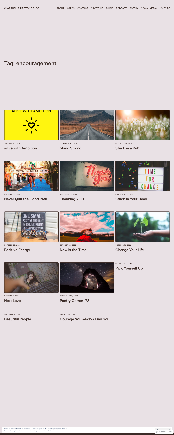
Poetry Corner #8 (74, 300)
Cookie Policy (47, 431)
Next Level (13, 300)
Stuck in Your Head (131, 199)
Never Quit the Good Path (25, 199)
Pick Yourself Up (129, 268)
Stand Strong (70, 148)
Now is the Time (73, 250)
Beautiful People (17, 319)
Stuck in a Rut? (127, 148)
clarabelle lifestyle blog (21, 8)
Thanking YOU (72, 199)
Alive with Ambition (20, 148)
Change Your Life (129, 250)
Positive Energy (17, 250)
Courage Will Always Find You (84, 319)
